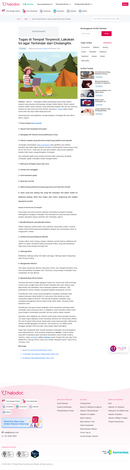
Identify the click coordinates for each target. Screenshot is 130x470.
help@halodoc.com (10, 432)
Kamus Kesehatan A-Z (45, 4)
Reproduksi (85, 60)
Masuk (125, 4)
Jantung (105, 47)
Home (18, 19)
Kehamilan (92, 52)
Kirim (107, 33)
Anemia (94, 56)
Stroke (83, 52)
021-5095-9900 (9, 436)
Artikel (26, 19)
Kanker (102, 56)
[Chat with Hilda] (118, 348)
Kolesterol (103, 52)
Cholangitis (22, 48)
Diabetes (96, 47)
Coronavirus (85, 47)
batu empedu (36, 123)
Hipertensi (84, 56)
